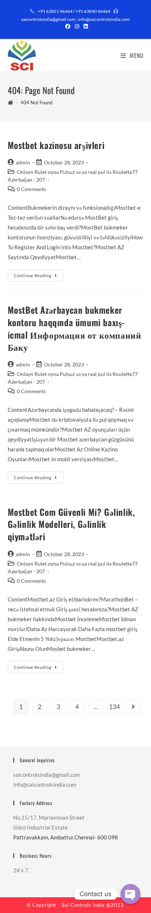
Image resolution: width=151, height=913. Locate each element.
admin (23, 162)
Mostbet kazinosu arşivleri (56, 145)
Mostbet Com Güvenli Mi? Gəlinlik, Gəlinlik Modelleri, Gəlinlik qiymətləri (71, 524)
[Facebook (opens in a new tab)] (68, 26)
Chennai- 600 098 (96, 837)
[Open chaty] (130, 894)
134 (114, 707)
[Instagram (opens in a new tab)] (77, 26)
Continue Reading (38, 273)
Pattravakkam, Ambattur (43, 837)
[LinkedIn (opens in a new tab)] (84, 26)
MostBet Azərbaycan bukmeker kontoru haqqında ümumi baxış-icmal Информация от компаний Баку (74, 328)
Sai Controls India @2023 (93, 905)
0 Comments (31, 189)
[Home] (10, 102)
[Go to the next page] (133, 706)
